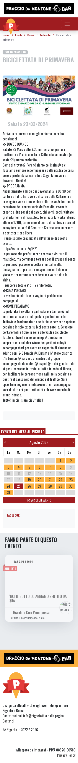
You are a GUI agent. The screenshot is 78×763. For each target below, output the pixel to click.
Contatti (8, 721)
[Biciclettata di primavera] (39, 95)
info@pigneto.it (33, 715)
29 (60, 486)
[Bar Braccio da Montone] (39, 8)
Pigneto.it (13, 729)
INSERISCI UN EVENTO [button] (39, 500)
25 (19, 486)
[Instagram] (64, 742)
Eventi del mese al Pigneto (22, 431)
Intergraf (40, 750)
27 (39, 486)
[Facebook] (72, 742)
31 (8, 492)
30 (71, 486)
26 (29, 486)
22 (60, 479)
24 (8, 486)
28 (50, 486)
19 (29, 479)
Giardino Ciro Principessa (31, 612)
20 (39, 479)
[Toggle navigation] (67, 24)
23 (71, 479)
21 (50, 479)
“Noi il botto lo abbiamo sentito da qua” (38, 598)
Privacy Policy (66, 755)
